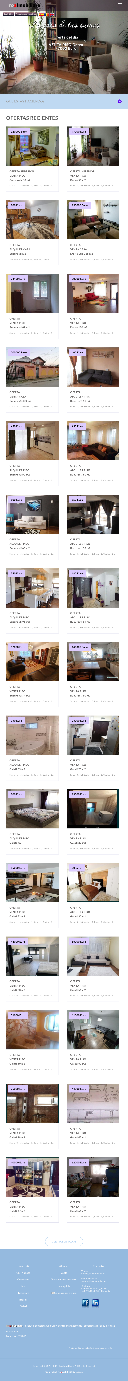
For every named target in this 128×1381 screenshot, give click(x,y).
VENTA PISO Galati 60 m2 (78, 1059)
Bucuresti (23, 1266)
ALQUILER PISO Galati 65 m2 (20, 765)
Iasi (23, 1286)
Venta (64, 1273)
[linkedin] (96, 1303)
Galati (23, 1306)
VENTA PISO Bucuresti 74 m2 (20, 691)
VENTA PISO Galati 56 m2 (78, 985)
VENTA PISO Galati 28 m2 (17, 1133)
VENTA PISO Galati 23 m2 (78, 838)
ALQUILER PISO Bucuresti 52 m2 (20, 470)
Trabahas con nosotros (64, 1279)
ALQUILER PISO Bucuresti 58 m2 (80, 544)
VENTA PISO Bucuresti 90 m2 (80, 691)
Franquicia (64, 1286)
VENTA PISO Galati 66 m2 (78, 1206)
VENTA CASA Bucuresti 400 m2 (20, 396)
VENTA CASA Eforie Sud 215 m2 (81, 249)
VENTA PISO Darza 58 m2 (82, 176)
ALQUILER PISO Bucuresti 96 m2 (20, 617)
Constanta (23, 1279)
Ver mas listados (64, 1241)
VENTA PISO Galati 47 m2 (78, 1133)
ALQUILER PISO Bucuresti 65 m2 (20, 544)
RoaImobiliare (66, 1366)
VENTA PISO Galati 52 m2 (17, 912)
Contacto (98, 1266)
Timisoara (23, 1293)
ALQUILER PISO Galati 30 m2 (80, 912)
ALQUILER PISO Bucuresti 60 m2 (80, 470)
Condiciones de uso (65, 1293)
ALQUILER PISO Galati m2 (20, 838)
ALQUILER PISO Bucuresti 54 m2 (80, 617)
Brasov (23, 1299)
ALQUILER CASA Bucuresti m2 (20, 249)
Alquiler (64, 1266)
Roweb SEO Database (70, 1372)
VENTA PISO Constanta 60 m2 (22, 176)
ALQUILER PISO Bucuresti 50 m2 (80, 396)
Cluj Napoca (23, 1273)
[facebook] (86, 1303)
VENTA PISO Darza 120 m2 (78, 323)
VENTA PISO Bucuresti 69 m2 (20, 323)
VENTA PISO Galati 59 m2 (17, 1059)
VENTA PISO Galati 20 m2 (78, 765)
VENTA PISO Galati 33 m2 (17, 985)
